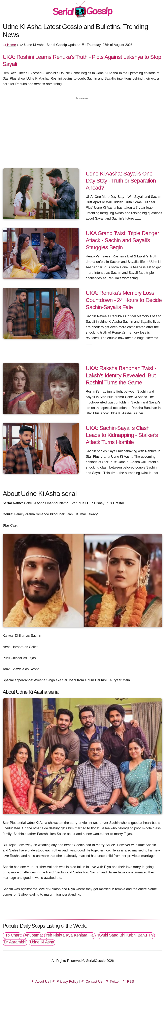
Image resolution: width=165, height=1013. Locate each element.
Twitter (114, 981)
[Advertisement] (82, 130)
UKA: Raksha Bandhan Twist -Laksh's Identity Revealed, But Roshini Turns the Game (121, 375)
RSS (130, 981)
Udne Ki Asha (42, 942)
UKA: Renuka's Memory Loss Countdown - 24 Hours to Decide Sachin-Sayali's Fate (124, 299)
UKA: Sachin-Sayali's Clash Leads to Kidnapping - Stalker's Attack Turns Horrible (122, 435)
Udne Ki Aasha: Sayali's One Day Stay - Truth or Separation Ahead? (121, 180)
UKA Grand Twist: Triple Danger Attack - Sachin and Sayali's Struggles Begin (122, 240)
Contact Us (93, 981)
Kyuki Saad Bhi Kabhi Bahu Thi (126, 935)
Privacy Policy (67, 981)
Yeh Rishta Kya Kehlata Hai (69, 935)
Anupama (33, 935)
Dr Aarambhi (15, 942)
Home (11, 45)
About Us (42, 981)
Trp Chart (12, 935)
